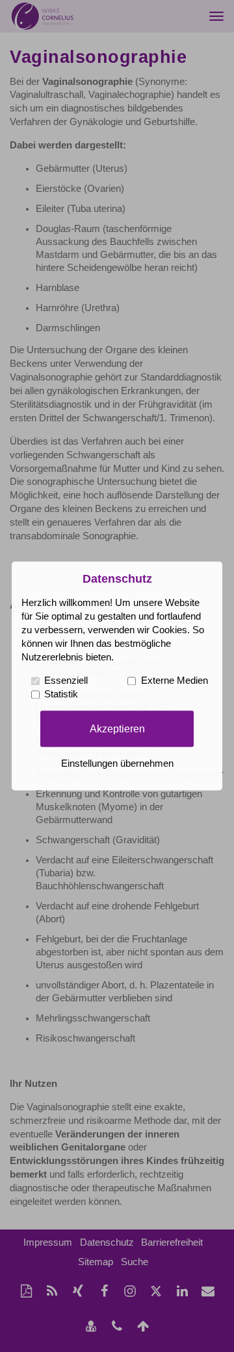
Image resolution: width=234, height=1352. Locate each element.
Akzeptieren (117, 728)
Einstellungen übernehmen (117, 764)
